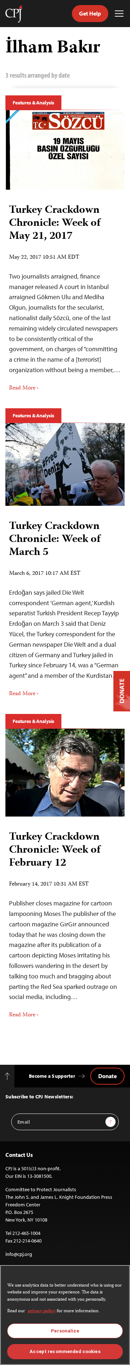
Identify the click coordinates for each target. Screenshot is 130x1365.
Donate (107, 1076)
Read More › (24, 388)
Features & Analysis (33, 102)
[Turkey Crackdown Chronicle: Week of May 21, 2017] (65, 150)
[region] (65, 1315)
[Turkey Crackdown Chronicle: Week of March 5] (65, 464)
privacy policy (42, 1311)
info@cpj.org (18, 1254)
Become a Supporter (52, 1076)
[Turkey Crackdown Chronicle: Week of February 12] (65, 773)
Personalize (65, 1331)
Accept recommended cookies (65, 1351)
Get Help (90, 13)
